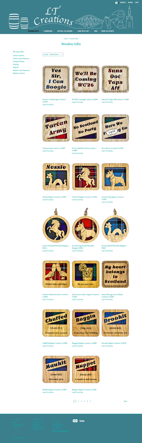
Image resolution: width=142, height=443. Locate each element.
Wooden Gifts (33, 31)
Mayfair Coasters (19, 73)
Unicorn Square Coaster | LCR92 (84, 197)
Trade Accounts (107, 31)
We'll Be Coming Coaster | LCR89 (85, 99)
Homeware (48, 31)
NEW (96, 31)
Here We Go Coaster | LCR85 (113, 148)
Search (123, 2)
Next (125, 401)
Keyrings (16, 64)
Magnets (16, 67)
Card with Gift (83, 31)
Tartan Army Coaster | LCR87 (54, 148)
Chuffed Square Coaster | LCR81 (55, 343)
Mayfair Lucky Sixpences (21, 70)
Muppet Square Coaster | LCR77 (84, 390)
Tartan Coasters (18, 55)
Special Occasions (65, 31)
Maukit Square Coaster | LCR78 (54, 390)
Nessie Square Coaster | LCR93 (54, 197)
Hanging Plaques (18, 61)
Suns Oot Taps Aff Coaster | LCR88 (115, 99)
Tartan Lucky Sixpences (21, 58)
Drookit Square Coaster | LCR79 (114, 343)
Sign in (130, 2)
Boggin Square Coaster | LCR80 (84, 343)
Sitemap (16, 427)
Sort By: (46, 54)
